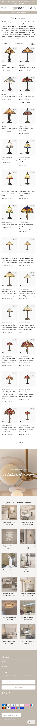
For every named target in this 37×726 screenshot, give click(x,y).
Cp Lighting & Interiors (10, 719)
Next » (21, 442)
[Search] (6, 8)
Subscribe (18, 687)
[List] (34, 43)
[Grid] (31, 43)
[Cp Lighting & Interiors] (18, 8)
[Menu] (2, 8)
